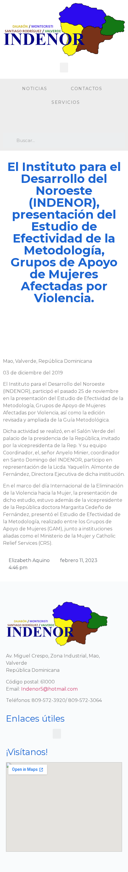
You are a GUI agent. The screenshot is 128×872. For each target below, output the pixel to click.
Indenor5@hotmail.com (49, 689)
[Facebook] (9, 121)
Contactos (86, 88)
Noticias (34, 88)
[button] (64, 67)
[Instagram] (21, 121)
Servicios (65, 102)
